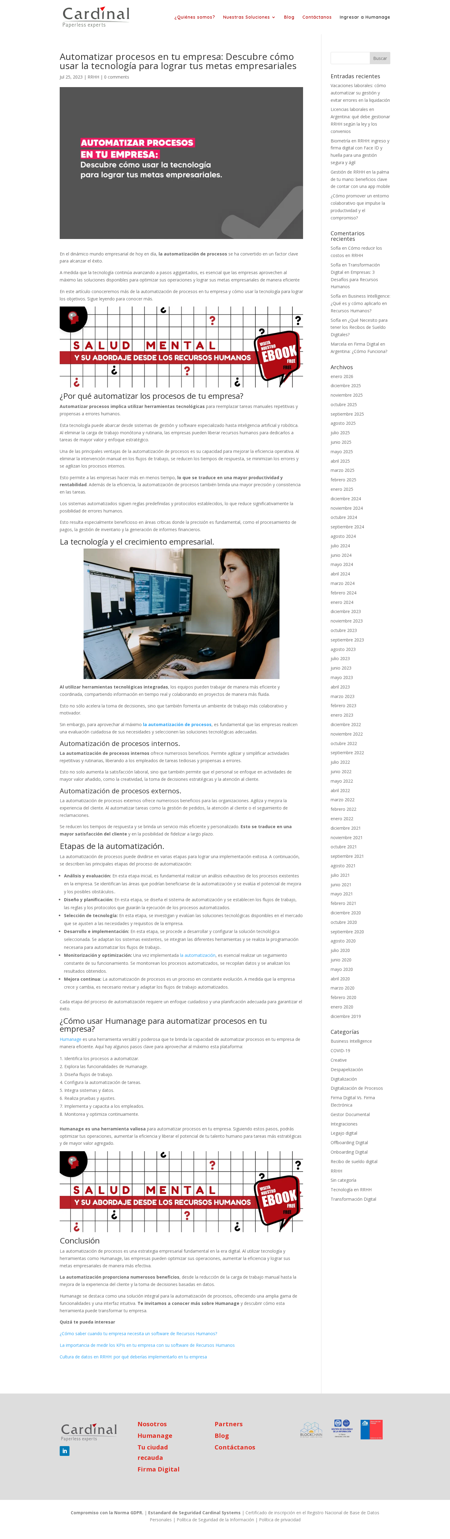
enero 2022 (342, 818)
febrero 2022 (343, 809)
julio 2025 (340, 432)
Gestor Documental (350, 1114)
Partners (229, 1424)
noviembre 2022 (347, 734)
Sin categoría (343, 1180)
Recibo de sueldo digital (354, 1161)
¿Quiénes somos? (194, 17)
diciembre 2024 (346, 498)
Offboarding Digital (349, 1142)
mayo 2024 (342, 564)
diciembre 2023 (346, 611)
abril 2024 (340, 574)
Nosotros (152, 1424)
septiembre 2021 (347, 856)
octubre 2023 (344, 630)
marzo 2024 (342, 583)
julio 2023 (340, 658)
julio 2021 (340, 875)
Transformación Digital (353, 1199)
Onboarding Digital (349, 1152)
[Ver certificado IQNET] (342, 1429)
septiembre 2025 (347, 414)
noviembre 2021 (347, 837)
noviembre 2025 (347, 395)
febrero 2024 (343, 593)
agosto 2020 (343, 941)
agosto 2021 (343, 866)
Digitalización (344, 1079)
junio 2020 (341, 960)
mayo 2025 (342, 451)
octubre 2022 (344, 743)
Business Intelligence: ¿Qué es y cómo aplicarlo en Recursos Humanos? (360, 303)
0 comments (116, 77)
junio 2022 (341, 771)
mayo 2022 (342, 781)
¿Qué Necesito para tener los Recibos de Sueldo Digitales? (359, 327)
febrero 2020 (343, 997)
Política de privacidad (280, 1519)
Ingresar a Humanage (365, 17)
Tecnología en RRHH (351, 1189)
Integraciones (344, 1124)
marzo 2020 (342, 988)
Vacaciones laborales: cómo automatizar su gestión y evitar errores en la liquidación (360, 93)
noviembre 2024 (347, 508)
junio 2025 (341, 442)
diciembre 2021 (346, 828)
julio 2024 (340, 546)
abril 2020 (340, 979)
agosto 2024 (343, 536)
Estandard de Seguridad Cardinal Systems (194, 1512)
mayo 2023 (342, 677)
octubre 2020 (344, 922)
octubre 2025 (344, 404)
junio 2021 (341, 884)
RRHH (93, 77)
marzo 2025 (342, 470)
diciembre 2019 (346, 1016)
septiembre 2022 (347, 752)
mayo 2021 (342, 894)
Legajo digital (344, 1133)
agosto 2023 (343, 649)
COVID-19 (340, 1050)
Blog (289, 17)
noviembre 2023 (347, 621)
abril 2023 (340, 687)
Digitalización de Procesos (357, 1088)
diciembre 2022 (346, 724)
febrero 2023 (343, 705)
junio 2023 (341, 668)
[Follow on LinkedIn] (64, 1451)
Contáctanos (317, 17)
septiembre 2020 (347, 932)
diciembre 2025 (346, 385)
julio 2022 (340, 762)
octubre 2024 (344, 517)
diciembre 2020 (346, 913)
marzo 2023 (342, 696)
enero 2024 (342, 602)
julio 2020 (340, 950)
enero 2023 (342, 715)
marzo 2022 (342, 800)
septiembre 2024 (347, 527)
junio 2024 (341, 555)
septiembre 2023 (347, 640)
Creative (339, 1060)
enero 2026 (342, 376)
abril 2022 (340, 790)
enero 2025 (342, 489)
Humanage (154, 1435)
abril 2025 (340, 461)
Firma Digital (158, 1469)
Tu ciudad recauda (152, 1452)
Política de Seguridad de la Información (215, 1519)
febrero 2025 (343, 480)
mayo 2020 (342, 969)
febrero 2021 (343, 903)
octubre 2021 (344, 847)
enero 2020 (342, 1007)
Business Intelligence (351, 1041)
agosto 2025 (343, 423)
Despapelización (347, 1069)
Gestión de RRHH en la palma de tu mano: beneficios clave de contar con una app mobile (360, 179)
